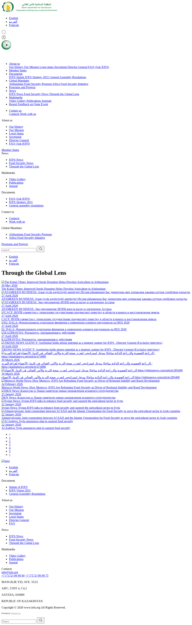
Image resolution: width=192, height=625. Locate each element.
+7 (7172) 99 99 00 (13, 575)
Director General (78, 67)
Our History (16, 67)
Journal (13, 186)
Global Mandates (19, 80)
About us (14, 63)
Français (14, 25)
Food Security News (36, 94)
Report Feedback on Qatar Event (28, 104)
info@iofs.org (10, 572)
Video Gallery (17, 100)
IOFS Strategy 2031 (37, 77)
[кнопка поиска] (40, 249)
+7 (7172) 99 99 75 (36, 575)
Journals (46, 100)
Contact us (15, 110)
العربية (13, 21)
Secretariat (61, 67)
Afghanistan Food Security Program (30, 84)
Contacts (14, 114)
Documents (15, 73)
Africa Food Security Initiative (70, 84)
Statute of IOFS (18, 487)
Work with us (28, 114)
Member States (18, 70)
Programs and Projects (22, 87)
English (13, 18)
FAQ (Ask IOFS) (98, 67)
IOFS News (16, 94)
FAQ (12, 523)
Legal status (47, 67)
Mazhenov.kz (16, 613)
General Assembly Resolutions (68, 77)
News (12, 90)
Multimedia (15, 97)
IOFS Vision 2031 (20, 490)
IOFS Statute (17, 77)
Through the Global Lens (64, 94)
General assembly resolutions (26, 205)
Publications (34, 100)
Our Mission (32, 67)
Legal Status (16, 133)
